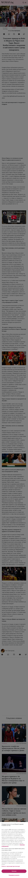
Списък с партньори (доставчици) (11, 866)
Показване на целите (14, 875)
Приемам (14, 871)
